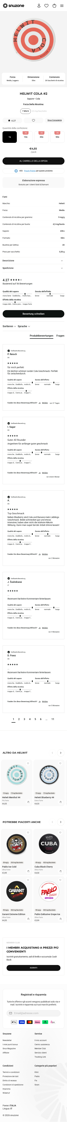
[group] (33, 280)
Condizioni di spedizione (13, 1085)
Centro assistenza (42, 1044)
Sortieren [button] (8, 326)
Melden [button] (45, 403)
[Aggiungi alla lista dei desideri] (33, 120)
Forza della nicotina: (33, 104)
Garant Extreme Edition (13, 914)
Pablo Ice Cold (9, 866)
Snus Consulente (55, 120)
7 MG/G (25, 111)
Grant (37, 1085)
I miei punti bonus (10, 1044)
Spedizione (8, 268)
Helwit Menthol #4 (11, 797)
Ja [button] (40, 403)
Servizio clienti (41, 1053)
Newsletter (7, 1040)
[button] (12, 120)
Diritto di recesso (10, 1081)
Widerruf (6, 1093)
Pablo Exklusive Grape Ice (47, 914)
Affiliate (6, 1053)
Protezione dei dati (10, 1076)
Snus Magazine (9, 1048)
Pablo (37, 1076)
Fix (36, 1081)
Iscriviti (33, 968)
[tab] (41, 336)
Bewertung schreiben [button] (33, 313)
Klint (36, 1072)
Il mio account (41, 1040)
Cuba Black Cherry (44, 866)
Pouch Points (30, 171)
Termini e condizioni (11, 1072)
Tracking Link (40, 1057)
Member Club (40, 1048)
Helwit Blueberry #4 (44, 797)
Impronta (6, 1089)
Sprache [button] (23, 326)
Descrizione (8, 260)
